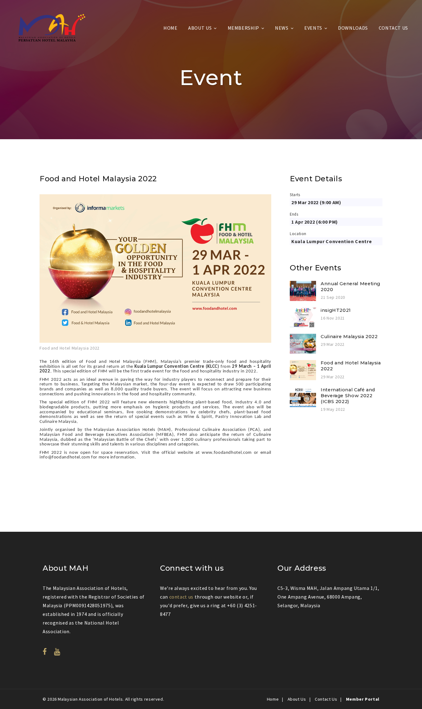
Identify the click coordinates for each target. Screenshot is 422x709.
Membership (243, 28)
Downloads (353, 28)
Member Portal (362, 699)
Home (170, 28)
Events (313, 28)
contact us (181, 597)
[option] (155, 273)
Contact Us (393, 28)
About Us (200, 28)
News (282, 28)
